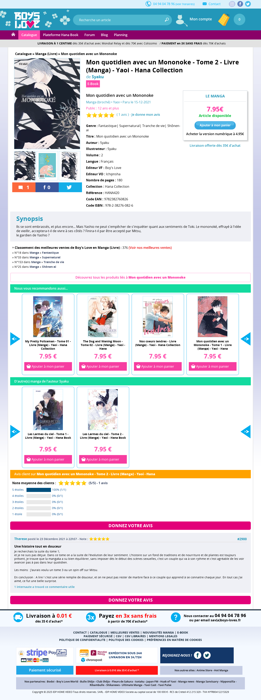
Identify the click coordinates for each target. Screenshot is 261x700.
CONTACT (80, 632)
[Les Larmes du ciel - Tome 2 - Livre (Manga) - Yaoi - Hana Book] (103, 409)
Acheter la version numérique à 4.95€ (215, 134)
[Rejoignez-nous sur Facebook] (240, 4)
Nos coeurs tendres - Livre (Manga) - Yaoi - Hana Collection (157, 343)
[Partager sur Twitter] (70, 187)
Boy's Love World (67, 681)
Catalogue (29, 35)
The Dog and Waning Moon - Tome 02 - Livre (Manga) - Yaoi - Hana (103, 344)
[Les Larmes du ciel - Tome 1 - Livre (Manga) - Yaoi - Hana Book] (48, 409)
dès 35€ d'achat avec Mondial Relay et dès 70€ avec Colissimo (97, 43)
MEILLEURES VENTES (125, 632)
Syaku (98, 76)
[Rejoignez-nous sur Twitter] (248, 4)
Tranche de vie (153, 125)
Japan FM (152, 681)
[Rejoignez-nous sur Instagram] (232, 4)
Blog (104, 35)
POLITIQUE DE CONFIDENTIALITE (82, 640)
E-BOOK (182, 632)
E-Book (92, 84)
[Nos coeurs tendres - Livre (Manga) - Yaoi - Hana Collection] (158, 316)
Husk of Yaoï (168, 681)
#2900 (242, 539)
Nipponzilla (227, 681)
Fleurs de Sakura (122, 681)
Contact (215, 4)
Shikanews (113, 685)
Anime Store (204, 670)
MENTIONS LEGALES (163, 636)
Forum (89, 35)
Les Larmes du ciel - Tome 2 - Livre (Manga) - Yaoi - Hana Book (103, 436)
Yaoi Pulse (164, 685)
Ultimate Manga (132, 685)
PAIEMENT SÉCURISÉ (98, 636)
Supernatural (129, 125)
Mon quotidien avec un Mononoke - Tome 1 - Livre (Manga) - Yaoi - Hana (213, 344)
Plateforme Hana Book (60, 35)
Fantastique (107, 125)
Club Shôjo (103, 681)
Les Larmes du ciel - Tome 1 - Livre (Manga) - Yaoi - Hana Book (48, 436)
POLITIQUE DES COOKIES (126, 640)
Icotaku (139, 681)
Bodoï (50, 681)
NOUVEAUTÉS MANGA (158, 632)
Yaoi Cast (150, 685)
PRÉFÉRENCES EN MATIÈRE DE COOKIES (174, 640)
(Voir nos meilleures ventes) (150, 247)
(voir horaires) (185, 4)
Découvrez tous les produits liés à (130, 277)
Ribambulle (97, 685)
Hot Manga (221, 670)
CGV (119, 636)
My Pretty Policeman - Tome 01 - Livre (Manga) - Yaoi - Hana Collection (48, 344)
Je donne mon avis (146, 114)
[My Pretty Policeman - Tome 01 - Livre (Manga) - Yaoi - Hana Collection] (48, 316)
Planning (120, 35)
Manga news (186, 681)
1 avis (122, 114)
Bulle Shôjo (87, 681)
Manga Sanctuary (207, 681)
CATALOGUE (98, 632)
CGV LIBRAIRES (135, 636)
